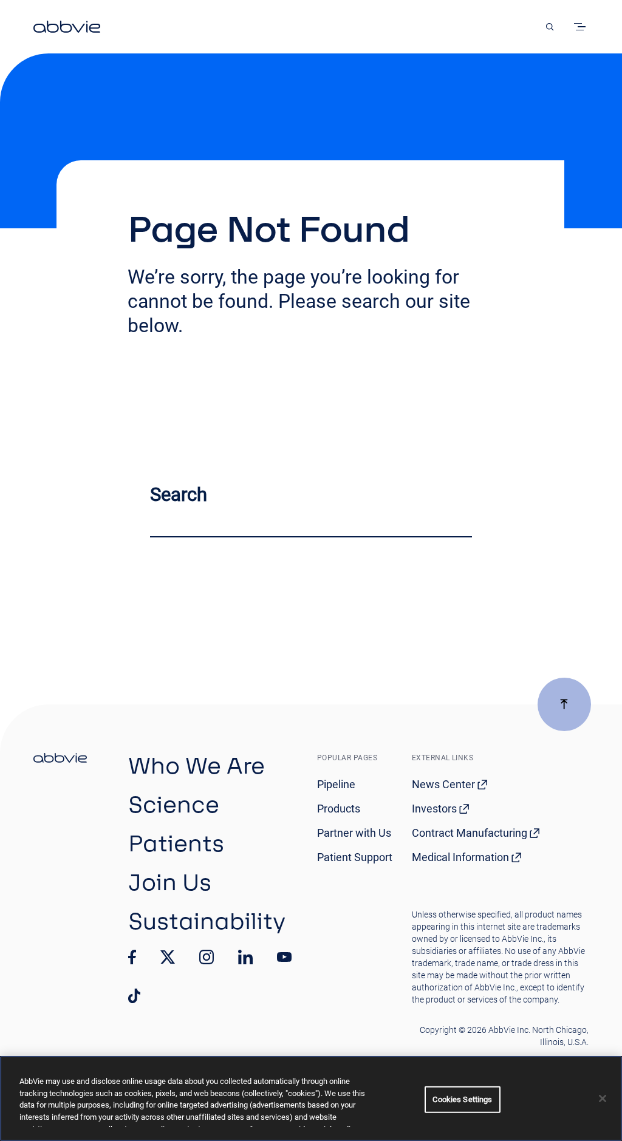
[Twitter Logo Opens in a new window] (167, 956)
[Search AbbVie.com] (549, 26)
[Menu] (582, 26)
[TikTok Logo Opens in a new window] (134, 996)
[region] (311, 1098)
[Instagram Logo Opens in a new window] (206, 957)
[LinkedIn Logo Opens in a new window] (245, 957)
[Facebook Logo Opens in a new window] (132, 957)
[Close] (602, 1098)
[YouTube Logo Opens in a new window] (284, 957)
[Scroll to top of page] (564, 704)
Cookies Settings (462, 1099)
